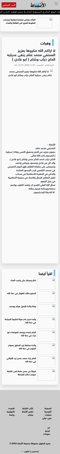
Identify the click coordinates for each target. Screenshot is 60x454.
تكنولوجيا (11, 411)
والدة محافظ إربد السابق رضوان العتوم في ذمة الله (22, 346)
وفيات (45, 42)
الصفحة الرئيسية (48, 409)
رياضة (12, 414)
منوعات (46, 433)
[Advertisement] (30, 111)
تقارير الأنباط (27, 411)
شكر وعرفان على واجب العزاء (23, 280)
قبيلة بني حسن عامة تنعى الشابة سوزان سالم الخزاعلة (21, 372)
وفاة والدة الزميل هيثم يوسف (22, 306)
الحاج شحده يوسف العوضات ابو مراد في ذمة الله (21, 333)
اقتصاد (11, 408)
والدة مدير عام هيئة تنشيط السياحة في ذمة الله (20, 320)
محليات (48, 414)
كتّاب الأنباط (27, 408)
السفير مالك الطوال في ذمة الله (21, 293)
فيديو (47, 430)
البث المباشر (8, 4)
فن (48, 427)
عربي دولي (47, 418)
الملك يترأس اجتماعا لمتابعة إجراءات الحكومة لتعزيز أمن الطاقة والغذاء (24, 20)
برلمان (30, 414)
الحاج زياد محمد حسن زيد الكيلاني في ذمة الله (21, 359)
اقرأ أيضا (45, 273)
